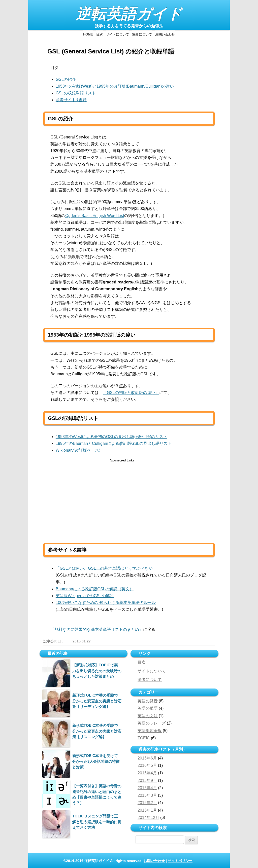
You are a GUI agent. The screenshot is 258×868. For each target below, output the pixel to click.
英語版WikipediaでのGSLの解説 (85, 596)
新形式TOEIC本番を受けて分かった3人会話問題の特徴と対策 (96, 761)
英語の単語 (148, 708)
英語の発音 (148, 701)
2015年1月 (147, 810)
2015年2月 (147, 803)
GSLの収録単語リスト (76, 93)
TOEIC (144, 738)
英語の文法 (148, 716)
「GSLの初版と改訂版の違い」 (131, 392)
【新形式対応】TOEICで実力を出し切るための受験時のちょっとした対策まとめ (96, 670)
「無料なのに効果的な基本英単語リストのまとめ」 (96, 629)
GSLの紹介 (66, 79)
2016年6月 (147, 758)
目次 (99, 34)
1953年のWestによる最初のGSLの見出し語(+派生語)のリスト (111, 437)
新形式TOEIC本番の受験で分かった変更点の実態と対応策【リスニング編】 (96, 731)
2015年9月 (147, 780)
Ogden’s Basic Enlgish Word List (94, 215)
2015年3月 (147, 795)
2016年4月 (147, 773)
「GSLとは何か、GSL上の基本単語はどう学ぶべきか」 (106, 568)
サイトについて (117, 34)
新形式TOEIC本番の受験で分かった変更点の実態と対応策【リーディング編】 (96, 701)
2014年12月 (148, 817)
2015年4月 (147, 788)
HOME (88, 34)
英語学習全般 (150, 731)
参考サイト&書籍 (71, 100)
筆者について (142, 34)
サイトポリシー (180, 861)
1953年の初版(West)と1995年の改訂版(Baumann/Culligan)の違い (115, 86)
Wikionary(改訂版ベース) (78, 450)
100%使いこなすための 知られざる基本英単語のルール (106, 602)
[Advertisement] (93, 498)
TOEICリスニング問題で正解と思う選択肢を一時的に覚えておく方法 (96, 821)
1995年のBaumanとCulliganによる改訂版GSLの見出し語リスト (114, 443)
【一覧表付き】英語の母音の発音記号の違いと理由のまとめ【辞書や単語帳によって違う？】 (96, 794)
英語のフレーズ (152, 723)
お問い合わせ (165, 34)
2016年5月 (147, 765)
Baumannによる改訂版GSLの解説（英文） (95, 589)
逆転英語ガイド (129, 13)
